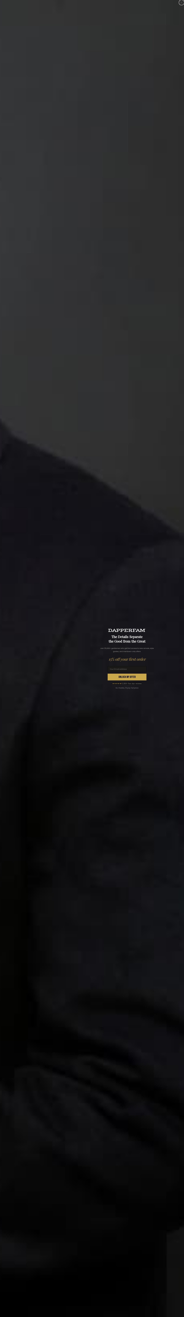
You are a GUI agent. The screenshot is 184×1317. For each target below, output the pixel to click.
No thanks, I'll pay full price (127, 688)
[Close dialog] (181, 2)
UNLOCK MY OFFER (127, 677)
